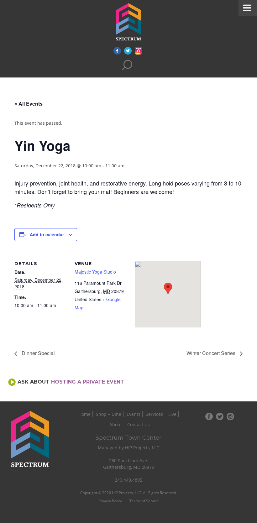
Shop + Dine (108, 414)
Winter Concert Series (211, 353)
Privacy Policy (110, 501)
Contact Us (138, 424)
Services (154, 414)
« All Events (28, 103)
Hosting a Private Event (87, 382)
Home (84, 414)
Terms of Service (144, 501)
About (115, 424)
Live (172, 414)
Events (133, 414)
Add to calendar (47, 234)
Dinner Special (37, 353)
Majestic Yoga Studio (95, 272)
